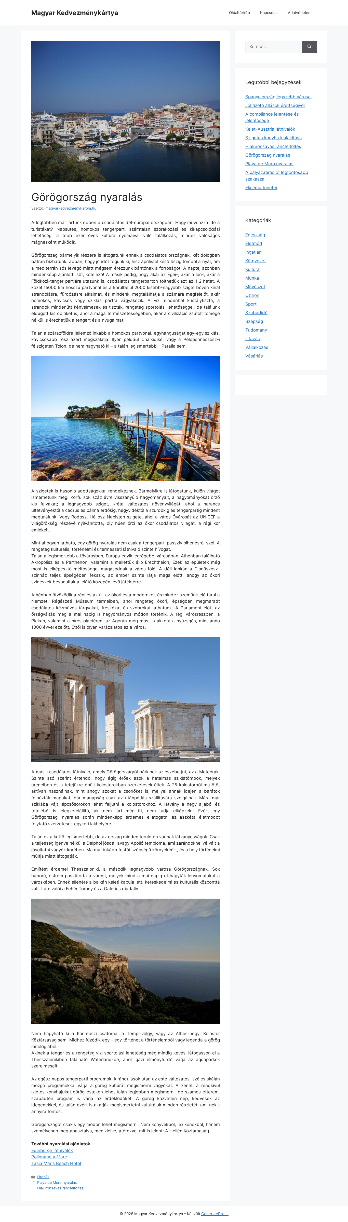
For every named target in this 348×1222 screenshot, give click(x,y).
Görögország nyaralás (267, 155)
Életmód (253, 243)
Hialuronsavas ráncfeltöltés (60, 1188)
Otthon (252, 295)
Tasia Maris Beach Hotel (56, 1163)
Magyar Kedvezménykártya (74, 13)
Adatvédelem (300, 12)
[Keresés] (309, 47)
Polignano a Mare (49, 1156)
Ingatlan (253, 252)
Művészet (255, 286)
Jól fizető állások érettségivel (275, 105)
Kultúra (252, 269)
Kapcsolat (269, 12)
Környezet (255, 260)
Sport (251, 304)
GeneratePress (215, 1213)
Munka (252, 278)
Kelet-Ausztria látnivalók (270, 129)
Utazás (43, 1177)
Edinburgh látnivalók (52, 1150)
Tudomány (256, 330)
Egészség (255, 234)
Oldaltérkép (239, 12)
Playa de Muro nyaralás (57, 1182)
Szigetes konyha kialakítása (273, 137)
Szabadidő (256, 312)
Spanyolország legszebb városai (278, 96)
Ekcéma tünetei (261, 187)
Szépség (254, 321)
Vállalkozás (256, 347)
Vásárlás (254, 356)
